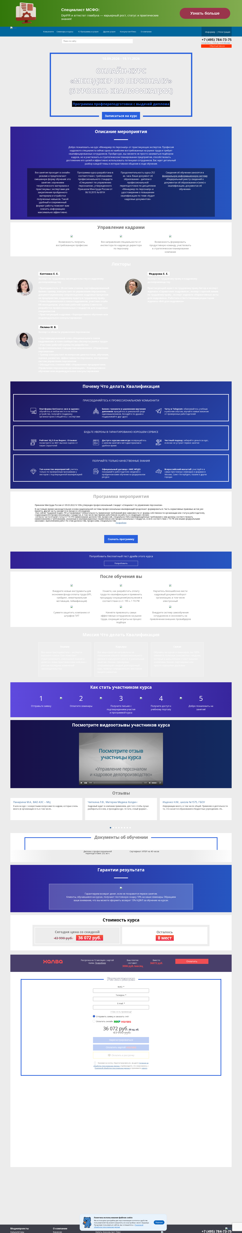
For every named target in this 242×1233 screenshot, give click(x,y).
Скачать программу (121, 539)
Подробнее (121, 522)
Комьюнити (48, 31)
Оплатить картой (116, 1047)
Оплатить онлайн (104, 1021)
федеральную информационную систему (185, 175)
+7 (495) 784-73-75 (217, 39)
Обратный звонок (217, 46)
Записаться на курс (121, 116)
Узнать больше (205, 13)
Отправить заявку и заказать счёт (112, 1016)
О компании (146, 31)
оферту (144, 1068)
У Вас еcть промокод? (121, 1011)
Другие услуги (109, 31)
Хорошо (159, 1222)
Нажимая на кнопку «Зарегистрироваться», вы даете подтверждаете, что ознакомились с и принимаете (121, 1065)
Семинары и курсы (65, 31)
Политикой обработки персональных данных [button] (118, 1226)
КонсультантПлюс (128, 31)
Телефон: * (121, 995)
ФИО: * (121, 987)
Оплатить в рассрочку (123, 1055)
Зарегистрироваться (121, 1040)
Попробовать (121, 563)
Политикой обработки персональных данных (112, 1068)
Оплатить (191, 961)
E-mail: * (121, 1003)
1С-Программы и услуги (88, 31)
